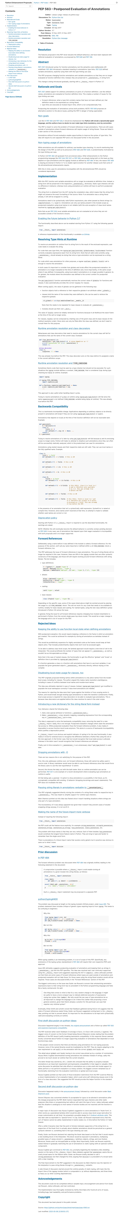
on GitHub (85, 234)
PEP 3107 (41, 67)
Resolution (10, 15)
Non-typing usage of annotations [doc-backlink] (54, 142)
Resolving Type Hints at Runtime (17, 32)
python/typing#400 (14, 80)
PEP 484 (49, 69)
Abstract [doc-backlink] (43, 61)
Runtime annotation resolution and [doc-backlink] (62, 363)
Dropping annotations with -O (18, 65)
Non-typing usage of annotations (19, 23)
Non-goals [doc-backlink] (43, 116)
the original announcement (80, 1026)
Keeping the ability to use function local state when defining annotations (19, 53)
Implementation (12, 26)
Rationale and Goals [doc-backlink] (50, 86)
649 (53, 36)
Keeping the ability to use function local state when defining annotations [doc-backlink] (74, 629)
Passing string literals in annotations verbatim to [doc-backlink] (70, 787)
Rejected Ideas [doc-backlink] (47, 623)
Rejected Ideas (11, 48)
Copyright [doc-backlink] (44, 1197)
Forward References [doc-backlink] (50, 538)
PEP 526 (99, 69)
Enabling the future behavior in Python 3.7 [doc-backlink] (59, 218)
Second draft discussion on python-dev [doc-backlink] (58, 1086)
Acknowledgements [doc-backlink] (50, 1178)
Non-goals (11, 21)
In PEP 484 (12, 77)
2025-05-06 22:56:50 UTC (59, 1211)
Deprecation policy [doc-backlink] (47, 518)
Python (36, 3)
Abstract (9, 17)
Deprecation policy (14, 44)
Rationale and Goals (13, 19)
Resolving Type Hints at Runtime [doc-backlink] (57, 239)
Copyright (10, 92)
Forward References (13, 46)
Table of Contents (46, 43)
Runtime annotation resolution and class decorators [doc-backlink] (64, 328)
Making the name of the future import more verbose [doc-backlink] (64, 812)
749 (57, 36)
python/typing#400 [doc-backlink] (48, 899)
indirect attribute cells (99, 1115)
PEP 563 (66, 1150)
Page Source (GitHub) (13, 97)
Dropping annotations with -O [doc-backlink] (53, 752)
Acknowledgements (13, 90)
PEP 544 (62, 158)
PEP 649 (79, 57)
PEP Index (44, 3)
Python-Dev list (57, 17)
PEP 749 (89, 57)
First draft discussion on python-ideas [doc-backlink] (57, 1020)
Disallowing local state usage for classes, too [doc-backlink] (60, 672)
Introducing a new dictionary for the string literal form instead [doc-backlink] (69, 704)
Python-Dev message (59, 38)
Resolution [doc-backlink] (44, 49)
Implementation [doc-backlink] (47, 176)
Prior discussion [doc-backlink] (47, 851)
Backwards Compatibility (15, 42)
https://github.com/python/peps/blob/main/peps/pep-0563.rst (67, 1208)
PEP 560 (77, 158)
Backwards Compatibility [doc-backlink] (53, 406)
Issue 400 (102, 904)
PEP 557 (68, 158)
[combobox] (18, 6)
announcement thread (72, 1091)
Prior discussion (12, 75)
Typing (54, 25)
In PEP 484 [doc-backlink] (43, 857)
